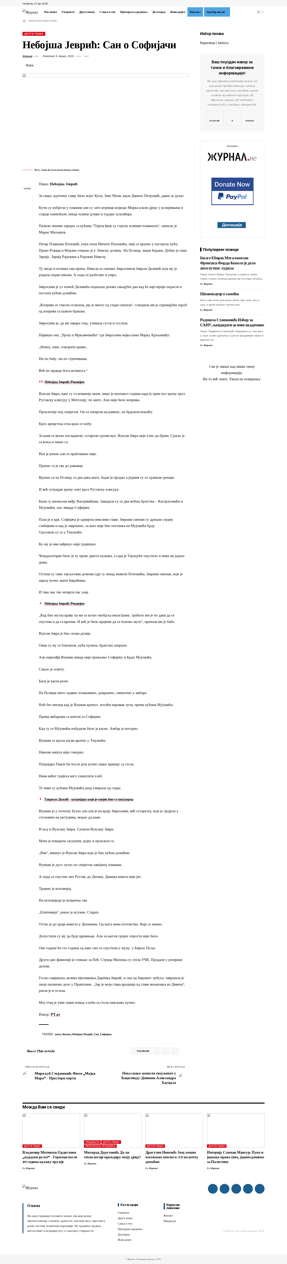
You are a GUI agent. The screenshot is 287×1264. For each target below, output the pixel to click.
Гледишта (92, 1142)
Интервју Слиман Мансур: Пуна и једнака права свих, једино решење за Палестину (235, 1157)
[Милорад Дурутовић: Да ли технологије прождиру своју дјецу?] (113, 1130)
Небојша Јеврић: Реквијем (64, 382)
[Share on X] (48, 65)
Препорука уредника (100, 1146)
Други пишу (34, 33)
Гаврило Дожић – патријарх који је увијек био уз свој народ (89, 799)
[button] (232, 12)
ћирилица (207, 42)
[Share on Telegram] (166, 1051)
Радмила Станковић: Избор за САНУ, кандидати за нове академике (232, 322)
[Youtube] (249, 118)
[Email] (56, 65)
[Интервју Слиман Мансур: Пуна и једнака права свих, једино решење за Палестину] (236, 1130)
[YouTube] (262, 3)
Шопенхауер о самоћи (219, 294)
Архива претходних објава (43, 20)
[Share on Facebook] (40, 65)
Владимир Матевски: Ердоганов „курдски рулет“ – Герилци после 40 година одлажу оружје (49, 1157)
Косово (66, 1034)
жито (58, 1034)
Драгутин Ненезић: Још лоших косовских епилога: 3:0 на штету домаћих (171, 1157)
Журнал (27, 56)
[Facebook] (254, 3)
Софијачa (106, 1034)
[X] (258, 3)
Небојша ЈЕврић (82, 1034)
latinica (223, 42)
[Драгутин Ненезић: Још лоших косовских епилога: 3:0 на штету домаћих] (174, 1130)
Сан (96, 1034)
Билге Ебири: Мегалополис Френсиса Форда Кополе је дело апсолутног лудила (228, 263)
